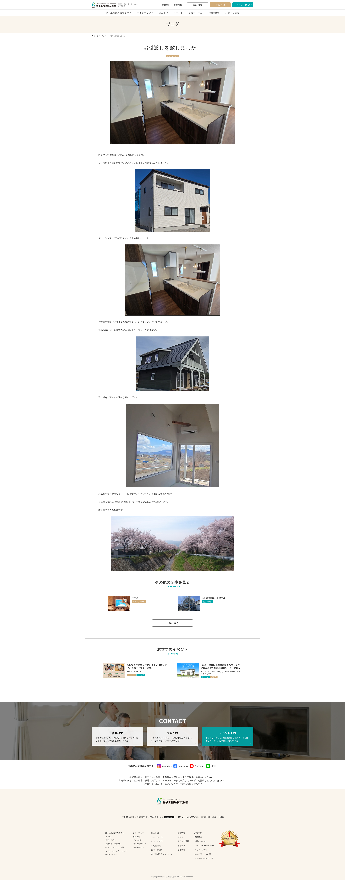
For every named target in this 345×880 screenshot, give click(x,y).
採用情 (177, 4)
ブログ (180, 836)
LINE (213, 765)
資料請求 (197, 4)
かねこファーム (201, 853)
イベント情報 (243, 4)
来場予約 (220, 4)
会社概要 (181, 845)
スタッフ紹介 (232, 12)
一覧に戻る (172, 623)
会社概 (164, 4)
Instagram (167, 765)
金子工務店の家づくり (117, 12)
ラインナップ (144, 12)
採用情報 (181, 849)
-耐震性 (108, 836)
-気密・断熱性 (110, 840)
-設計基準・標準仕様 (113, 843)
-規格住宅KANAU (139, 843)
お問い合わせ (200, 841)
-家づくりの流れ (111, 854)
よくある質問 (183, 841)
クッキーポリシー (202, 849)
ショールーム (196, 12)
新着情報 (181, 832)
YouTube (198, 765)
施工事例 (163, 12)
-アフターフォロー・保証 (114, 847)
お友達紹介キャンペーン (161, 853)
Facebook (183, 765)
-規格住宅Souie (138, 847)
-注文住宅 (136, 836)
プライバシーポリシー (204, 845)
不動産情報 (214, 12)
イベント (178, 12)
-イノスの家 (137, 840)
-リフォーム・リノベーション (116, 851)
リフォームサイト (202, 858)
